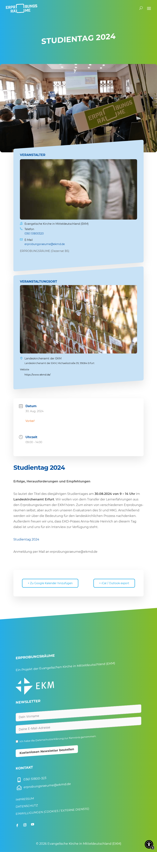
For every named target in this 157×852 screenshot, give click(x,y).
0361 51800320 (34, 233)
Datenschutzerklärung (49, 739)
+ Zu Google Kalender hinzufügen (50, 583)
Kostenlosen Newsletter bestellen (47, 751)
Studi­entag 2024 (26, 539)
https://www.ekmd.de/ (38, 374)
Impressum (25, 799)
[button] (149, 845)
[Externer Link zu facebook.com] (17, 825)
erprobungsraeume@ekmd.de (45, 244)
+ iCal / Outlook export (114, 583)
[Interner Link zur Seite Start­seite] (21, 8)
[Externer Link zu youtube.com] (32, 824)
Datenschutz (27, 806)
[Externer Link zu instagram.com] (25, 825)
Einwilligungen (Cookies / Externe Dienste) (52, 811)
